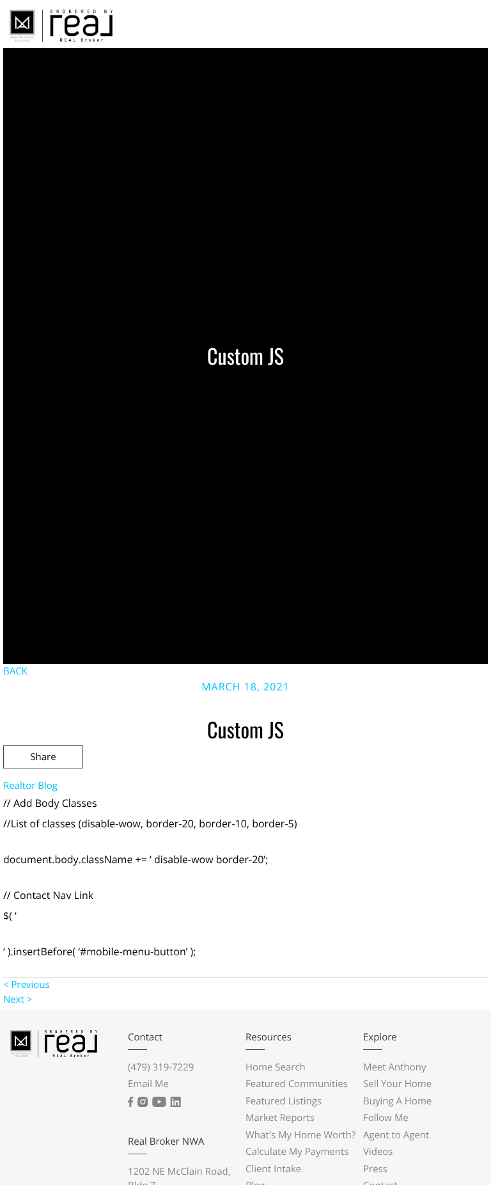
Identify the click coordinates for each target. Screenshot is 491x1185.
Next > (17, 999)
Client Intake (273, 1169)
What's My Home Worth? (300, 1135)
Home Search (276, 1067)
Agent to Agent (396, 1135)
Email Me (148, 1084)
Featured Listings (284, 1101)
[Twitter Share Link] (43, 791)
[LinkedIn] (176, 1102)
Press (375, 1169)
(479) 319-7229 (161, 1067)
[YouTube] (159, 1102)
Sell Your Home (397, 1084)
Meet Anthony (394, 1067)
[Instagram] (142, 1102)
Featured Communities (297, 1084)
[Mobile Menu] (459, 28)
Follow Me (386, 1117)
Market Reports (280, 1117)
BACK (15, 671)
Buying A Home (397, 1101)
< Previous (26, 984)
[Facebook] (130, 1102)
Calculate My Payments (297, 1151)
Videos (378, 1151)
